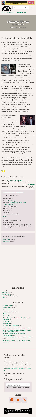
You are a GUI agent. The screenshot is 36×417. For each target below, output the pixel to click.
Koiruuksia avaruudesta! (14, 180)
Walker (4, 297)
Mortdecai (8, 241)
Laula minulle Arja (9, 296)
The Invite (6, 292)
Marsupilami (7, 294)
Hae (26, 8)
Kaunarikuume (8, 291)
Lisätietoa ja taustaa (10, 368)
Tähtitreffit (31, 185)
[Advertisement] (18, 266)
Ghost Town (9, 239)
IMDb (4, 216)
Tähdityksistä (22, 368)
